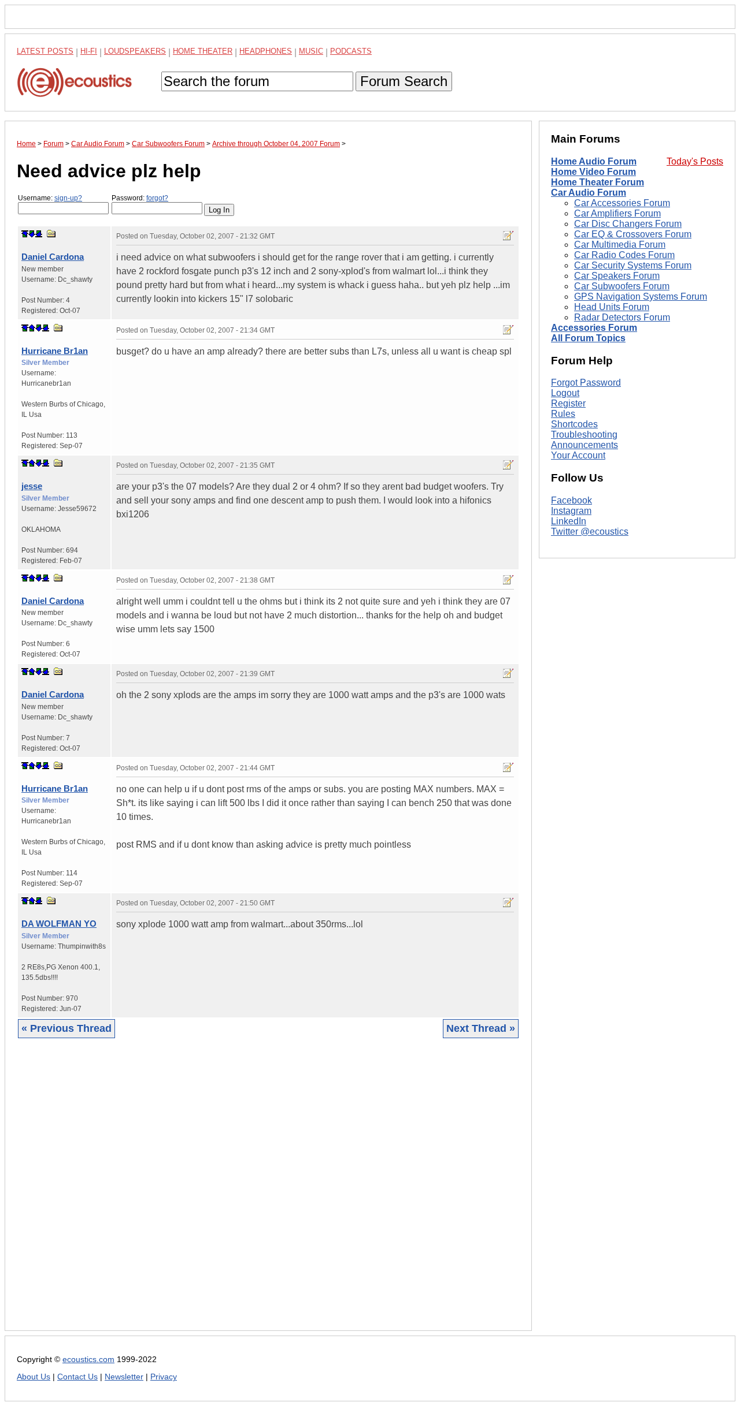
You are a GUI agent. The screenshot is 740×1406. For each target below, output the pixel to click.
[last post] (38, 233)
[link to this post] (51, 233)
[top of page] (24, 233)
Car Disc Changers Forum (628, 224)
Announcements (584, 445)
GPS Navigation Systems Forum (640, 296)
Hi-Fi (88, 51)
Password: (140, 198)
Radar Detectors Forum (622, 317)
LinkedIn (568, 521)
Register (568, 403)
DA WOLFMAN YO (59, 923)
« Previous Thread (66, 1028)
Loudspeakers (135, 51)
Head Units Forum (611, 307)
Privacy (163, 1377)
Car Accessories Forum (622, 203)
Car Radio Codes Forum (624, 255)
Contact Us (77, 1377)
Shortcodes (574, 424)
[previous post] (31, 328)
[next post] (31, 233)
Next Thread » (480, 1028)
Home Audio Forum (594, 161)
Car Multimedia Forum (619, 244)
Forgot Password (586, 382)
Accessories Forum (594, 328)
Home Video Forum (593, 172)
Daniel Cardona (52, 257)
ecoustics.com (88, 1359)
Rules (563, 414)
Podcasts (351, 51)
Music (311, 51)
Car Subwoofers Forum (621, 286)
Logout (565, 393)
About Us (33, 1377)
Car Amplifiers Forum (617, 213)
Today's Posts (695, 161)
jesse (31, 486)
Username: (50, 198)
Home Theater (202, 51)
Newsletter (124, 1377)
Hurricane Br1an (54, 351)
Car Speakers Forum (617, 276)
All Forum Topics (588, 338)
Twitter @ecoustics (589, 531)
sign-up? (68, 198)
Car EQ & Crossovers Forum (632, 234)
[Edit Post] (508, 235)
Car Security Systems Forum (632, 265)
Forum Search (403, 81)
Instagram (571, 511)
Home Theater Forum (597, 182)
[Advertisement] (268, 1193)
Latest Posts (45, 51)
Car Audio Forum (588, 192)
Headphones (265, 51)
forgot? (157, 198)
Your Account (578, 455)
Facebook (571, 500)
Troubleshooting (584, 434)
